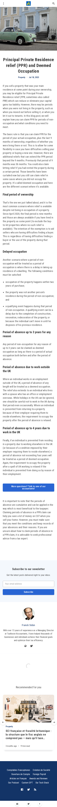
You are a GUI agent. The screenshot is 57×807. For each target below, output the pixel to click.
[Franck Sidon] (28, 614)
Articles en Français (18, 778)
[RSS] (35, 789)
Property (21, 77)
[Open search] (53, 3)
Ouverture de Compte (20, 774)
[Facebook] (17, 804)
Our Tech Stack (42, 782)
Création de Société (41, 770)
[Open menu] (3, 3)
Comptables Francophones (18, 770)
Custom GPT (27, 782)
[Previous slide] (3, 722)
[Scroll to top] (40, 804)
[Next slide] (54, 722)
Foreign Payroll (39, 774)
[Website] (25, 646)
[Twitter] (28, 804)
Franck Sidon (28, 625)
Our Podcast (13, 782)
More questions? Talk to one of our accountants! (28, 487)
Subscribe (28, 592)
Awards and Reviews (38, 778)
